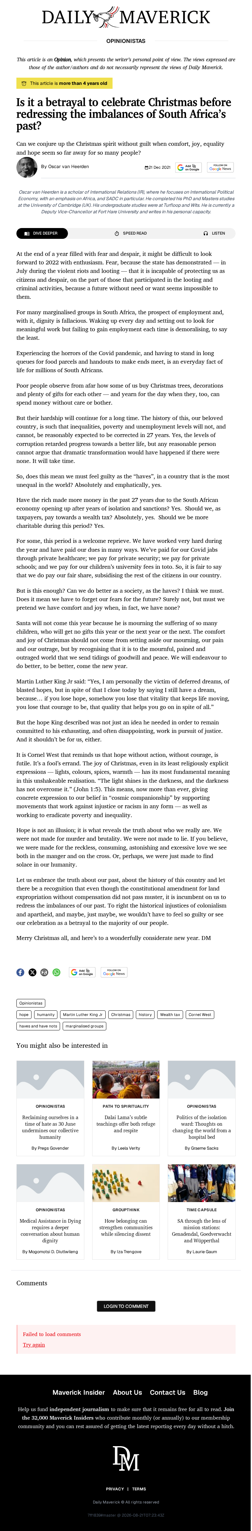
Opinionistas (30, 1003)
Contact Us (167, 1392)
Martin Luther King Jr (83, 1014)
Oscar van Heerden (68, 166)
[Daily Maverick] (126, 17)
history (145, 1014)
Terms (139, 1489)
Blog (200, 1392)
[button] (188, 168)
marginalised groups (84, 1026)
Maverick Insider (78, 1392)
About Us (127, 1392)
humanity (45, 1014)
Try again (34, 1345)
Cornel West (200, 1014)
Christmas (120, 1014)
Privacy (115, 1489)
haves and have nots (38, 1026)
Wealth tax (170, 1014)
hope (24, 1014)
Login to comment (126, 1306)
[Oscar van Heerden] (26, 167)
